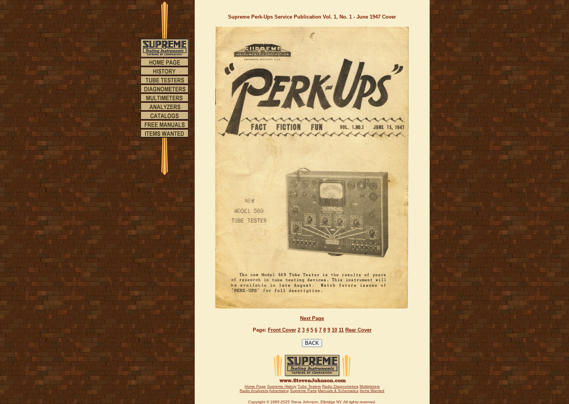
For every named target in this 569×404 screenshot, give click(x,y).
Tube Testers (309, 386)
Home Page (255, 386)
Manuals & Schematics (338, 391)
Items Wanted (372, 391)
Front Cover (282, 330)
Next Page (312, 318)
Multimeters (370, 386)
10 (334, 330)
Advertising (279, 391)
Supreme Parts (303, 391)
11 (341, 330)
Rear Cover (358, 330)
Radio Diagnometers (340, 386)
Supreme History (281, 386)
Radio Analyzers (254, 391)
